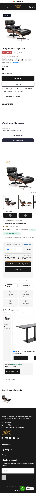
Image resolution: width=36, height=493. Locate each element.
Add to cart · (19, 264)
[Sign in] (30, 6)
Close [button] (18, 444)
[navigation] (16, 42)
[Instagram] (3, 438)
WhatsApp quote (10, 285)
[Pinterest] (6, 438)
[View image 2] (25, 202)
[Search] (7, 7)
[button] (10, 57)
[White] (25, 215)
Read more (16, 62)
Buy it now (18, 84)
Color (5, 66)
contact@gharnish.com (11, 425)
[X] (18, 438)
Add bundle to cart (12, 371)
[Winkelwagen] (33, 6)
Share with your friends (13, 96)
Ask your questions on (14, 427)
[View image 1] (10, 202)
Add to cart (18, 78)
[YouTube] (10, 438)
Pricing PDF (27, 285)
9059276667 (8, 422)
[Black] (10, 215)
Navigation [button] (3, 7)
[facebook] (14, 438)
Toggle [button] (34, 104)
